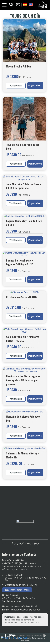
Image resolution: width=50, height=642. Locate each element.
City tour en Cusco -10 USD (21, 297)
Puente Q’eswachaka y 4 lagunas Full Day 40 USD (20, 262)
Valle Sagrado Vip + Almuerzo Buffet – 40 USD (22, 339)
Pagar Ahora (35, 163)
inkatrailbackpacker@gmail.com (25, 609)
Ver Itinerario (15, 163)
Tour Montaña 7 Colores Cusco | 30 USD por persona (24, 186)
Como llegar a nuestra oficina (17, 589)
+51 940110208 (29, 606)
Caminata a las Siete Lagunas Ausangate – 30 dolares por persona (23, 380)
